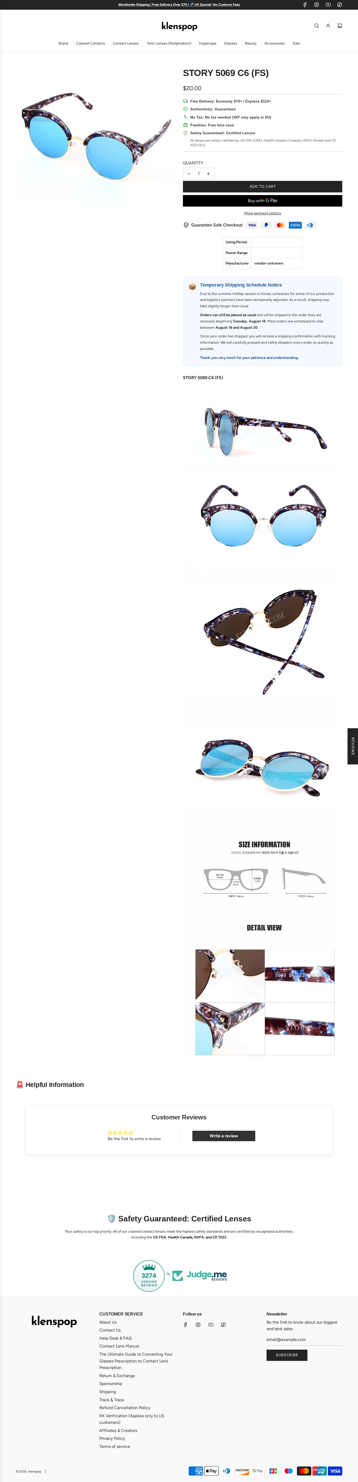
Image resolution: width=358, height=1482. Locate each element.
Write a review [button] (224, 1135)
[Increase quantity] (208, 174)
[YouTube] (328, 4)
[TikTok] (339, 4)
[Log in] (328, 25)
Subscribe (287, 1355)
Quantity (193, 162)
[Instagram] (316, 4)
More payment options (262, 213)
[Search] (316, 25)
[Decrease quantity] (189, 174)
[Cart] (339, 25)
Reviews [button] (353, 746)
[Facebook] (305, 4)
